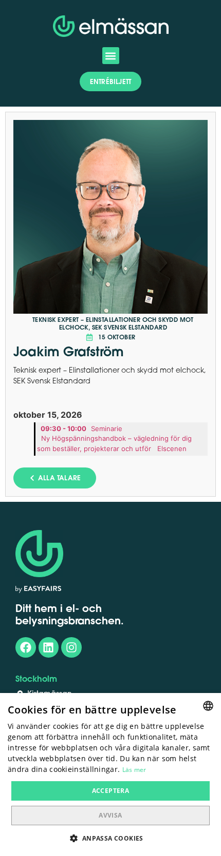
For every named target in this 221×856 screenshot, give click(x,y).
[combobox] (208, 706)
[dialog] (110, 774)
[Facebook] (25, 647)
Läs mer (134, 769)
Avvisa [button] (110, 815)
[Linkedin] (49, 647)
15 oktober (117, 337)
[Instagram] (71, 647)
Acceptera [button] (111, 790)
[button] (110, 55)
